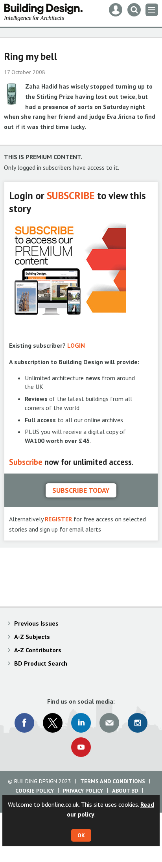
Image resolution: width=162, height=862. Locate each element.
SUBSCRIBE (71, 195)
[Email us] (109, 723)
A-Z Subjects (32, 637)
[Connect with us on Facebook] (24, 723)
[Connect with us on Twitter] (52, 723)
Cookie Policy (34, 790)
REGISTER (58, 519)
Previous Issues (36, 623)
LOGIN (76, 345)
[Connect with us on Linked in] (81, 723)
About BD (125, 790)
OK (81, 835)
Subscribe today (81, 490)
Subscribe (25, 462)
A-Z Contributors (37, 650)
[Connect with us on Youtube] (81, 747)
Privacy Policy (83, 790)
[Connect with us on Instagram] (137, 723)
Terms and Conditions (112, 781)
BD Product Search (40, 663)
